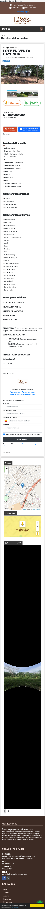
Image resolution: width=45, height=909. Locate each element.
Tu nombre (7, 403)
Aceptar (37, 906)
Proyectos (7, 899)
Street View (13, 103)
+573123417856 (30, 8)
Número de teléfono (10, 417)
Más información (15, 907)
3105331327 (16, 8)
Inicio (3, 35)
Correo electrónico (10, 410)
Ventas (6, 893)
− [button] (7, 471)
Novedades (7, 902)
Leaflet (24, 509)
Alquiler (6, 896)
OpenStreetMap (36, 509)
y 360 (34, 103)
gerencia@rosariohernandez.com (23, 394)
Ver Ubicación (21, 529)
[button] (42, 60)
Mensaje (6, 424)
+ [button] (7, 468)
